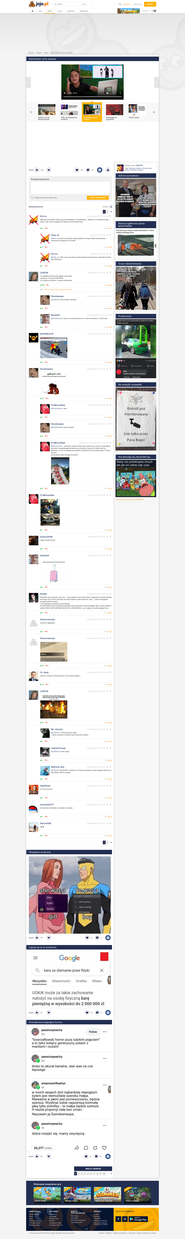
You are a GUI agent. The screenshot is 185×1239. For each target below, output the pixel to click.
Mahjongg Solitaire (35, 1225)
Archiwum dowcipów (35, 1221)
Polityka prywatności (100, 1221)
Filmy (59, 11)
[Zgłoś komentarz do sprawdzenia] (107, 216)
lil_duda (44, 672)
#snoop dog (146, 168)
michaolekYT (47, 804)
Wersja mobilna (34, 1214)
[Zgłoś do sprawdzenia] (108, 170)
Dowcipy (70, 11)
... (107, 1174)
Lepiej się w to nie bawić (42, 947)
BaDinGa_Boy (57, 767)
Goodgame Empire (55, 1223)
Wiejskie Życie (54, 1218)
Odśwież (106, 207)
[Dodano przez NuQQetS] (53, 582)
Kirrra (43, 216)
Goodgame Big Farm (56, 1225)
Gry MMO (53, 1211)
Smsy (31, 1218)
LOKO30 (44, 272)
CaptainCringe (58, 748)
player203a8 (46, 536)
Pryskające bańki (34, 1223)
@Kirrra (54, 238)
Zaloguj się (127, 4)
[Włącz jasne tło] (151, 11)
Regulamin (97, 1218)
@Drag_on (55, 257)
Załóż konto (138, 4)
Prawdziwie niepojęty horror (45, 1022)
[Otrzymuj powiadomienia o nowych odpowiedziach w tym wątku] (110, 216)
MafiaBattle (52, 1216)
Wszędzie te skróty (40, 852)
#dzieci (127, 170)
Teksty (31, 1216)
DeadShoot (45, 785)
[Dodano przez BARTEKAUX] (53, 358)
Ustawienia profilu (76, 1222)
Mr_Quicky (57, 729)
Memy (50, 11)
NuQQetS (55, 315)
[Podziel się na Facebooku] (100, 170)
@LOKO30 (55, 300)
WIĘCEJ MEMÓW (93, 1169)
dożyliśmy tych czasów (62, 53)
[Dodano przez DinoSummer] (53, 394)
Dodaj (150, 4)
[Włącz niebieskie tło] (155, 11)
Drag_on (55, 235)
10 (104, 1174)
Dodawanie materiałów (78, 1220)
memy (39, 53)
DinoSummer (57, 296)
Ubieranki (84, 11)
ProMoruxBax (58, 405)
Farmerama (53, 1214)
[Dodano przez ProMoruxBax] (60, 484)
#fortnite (134, 170)
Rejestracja (74, 1216)
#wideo (140, 170)
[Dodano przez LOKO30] (53, 718)
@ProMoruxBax (57, 427)
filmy (46, 53)
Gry (40, 11)
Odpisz (109, 228)
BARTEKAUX (46, 334)
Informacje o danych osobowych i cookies (101, 1223)
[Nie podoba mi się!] (52, 170)
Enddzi (43, 594)
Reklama (97, 1216)
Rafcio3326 (45, 823)
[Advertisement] (92, 142)
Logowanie (74, 1218)
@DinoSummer (56, 318)
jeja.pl (31, 53)
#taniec (139, 168)
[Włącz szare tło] (153, 11)
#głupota (132, 168)
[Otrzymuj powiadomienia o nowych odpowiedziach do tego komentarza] (110, 254)
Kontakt (96, 1214)
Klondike (52, 1221)
